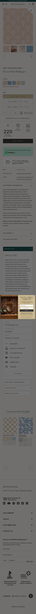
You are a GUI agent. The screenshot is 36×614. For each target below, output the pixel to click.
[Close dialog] (34, 295)
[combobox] (21, 308)
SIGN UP (26, 310)
